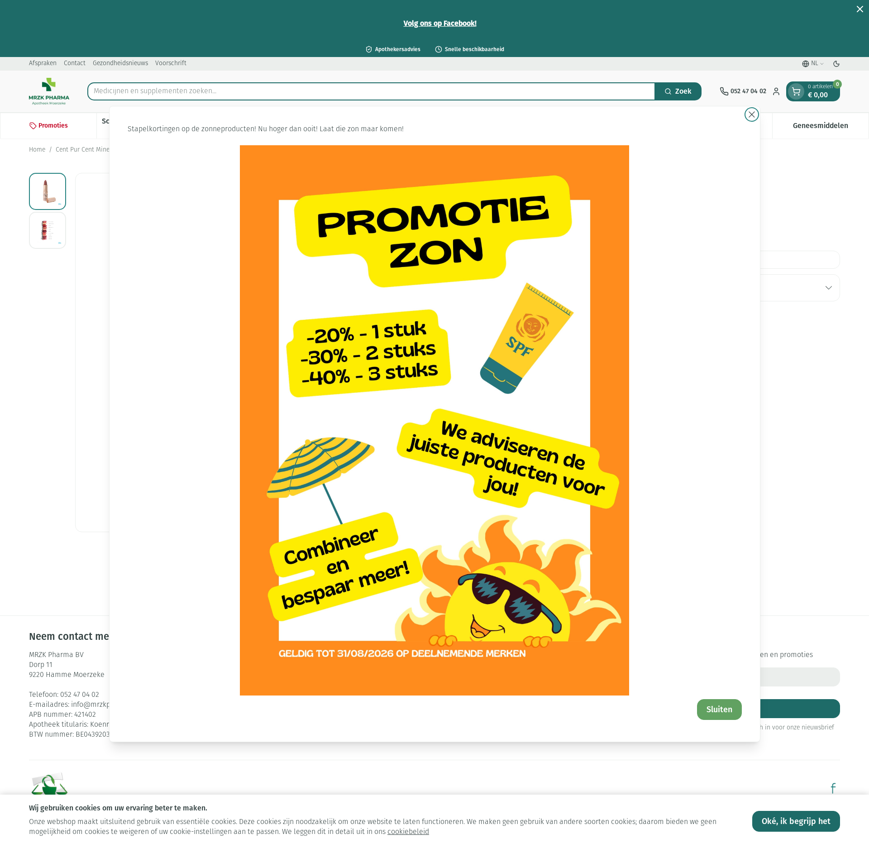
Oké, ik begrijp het (796, 821)
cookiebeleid (408, 832)
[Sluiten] (751, 114)
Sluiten (719, 710)
